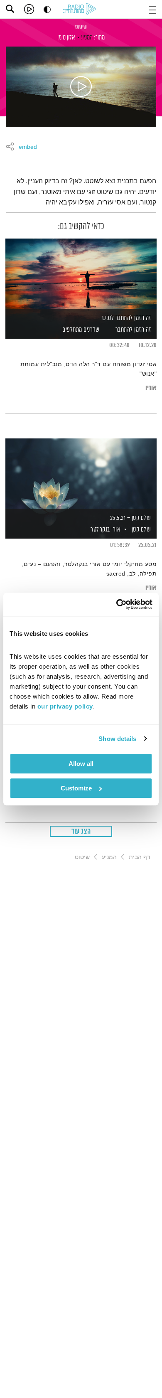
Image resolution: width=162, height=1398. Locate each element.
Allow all (81, 763)
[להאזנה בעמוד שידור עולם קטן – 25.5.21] (81, 474)
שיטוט (81, 27)
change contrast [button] (47, 9)
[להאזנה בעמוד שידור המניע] (81, 87)
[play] (29, 9)
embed (28, 147)
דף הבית (139, 857)
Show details (117, 738)
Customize (76, 788)
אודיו (151, 388)
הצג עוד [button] (81, 831)
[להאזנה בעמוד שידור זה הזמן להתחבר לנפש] (81, 274)
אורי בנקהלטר (105, 529)
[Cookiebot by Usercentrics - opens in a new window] (116, 604)
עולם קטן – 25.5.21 (130, 518)
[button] (152, 9)
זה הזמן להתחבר (133, 329)
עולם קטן (141, 529)
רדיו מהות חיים (80, 9)
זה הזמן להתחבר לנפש (126, 318)
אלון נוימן (66, 37)
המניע (87, 37)
